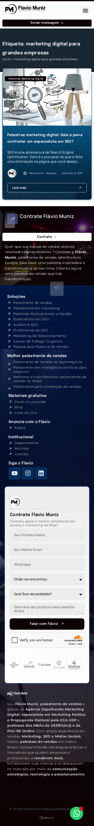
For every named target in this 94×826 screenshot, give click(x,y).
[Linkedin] (41, 473)
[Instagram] (28, 473)
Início (6, 59)
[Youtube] (14, 473)
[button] (85, 10)
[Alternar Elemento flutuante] (76, 813)
